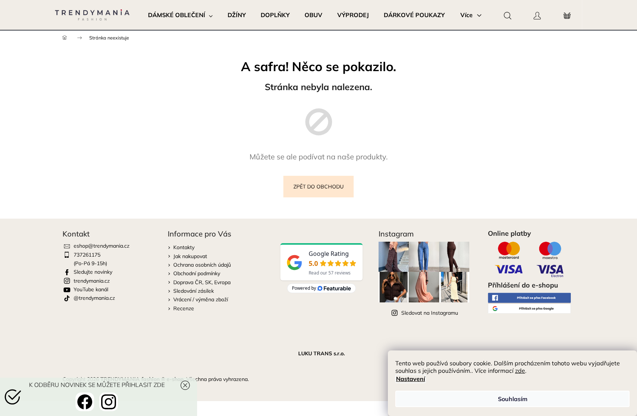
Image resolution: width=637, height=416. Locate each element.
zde (520, 370)
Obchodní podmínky (196, 273)
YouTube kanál (91, 289)
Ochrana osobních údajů (202, 264)
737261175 (87, 254)
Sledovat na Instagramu (429, 312)
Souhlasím (512, 399)
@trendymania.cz (94, 298)
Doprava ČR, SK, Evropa (202, 282)
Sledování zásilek (193, 291)
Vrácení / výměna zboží (200, 299)
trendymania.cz (92, 280)
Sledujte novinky (93, 272)
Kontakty (183, 247)
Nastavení (410, 378)
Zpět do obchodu (318, 186)
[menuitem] (180, 15)
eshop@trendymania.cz (101, 245)
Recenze (183, 308)
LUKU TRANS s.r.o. (321, 353)
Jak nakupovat (190, 256)
